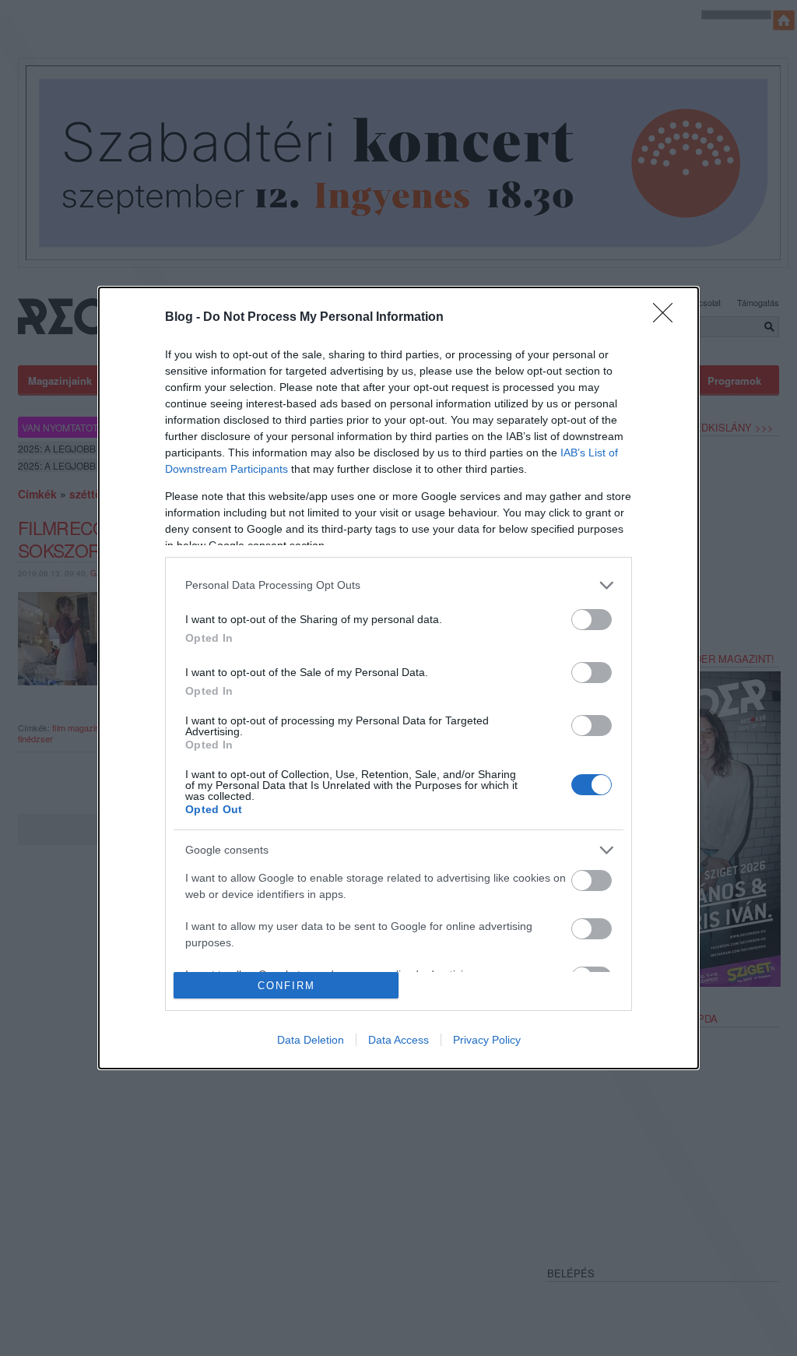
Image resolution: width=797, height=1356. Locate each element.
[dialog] (398, 678)
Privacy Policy (487, 1040)
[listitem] (398, 585)
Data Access (398, 1040)
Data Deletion (310, 1040)
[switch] (591, 619)
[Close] (668, 318)
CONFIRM (286, 985)
